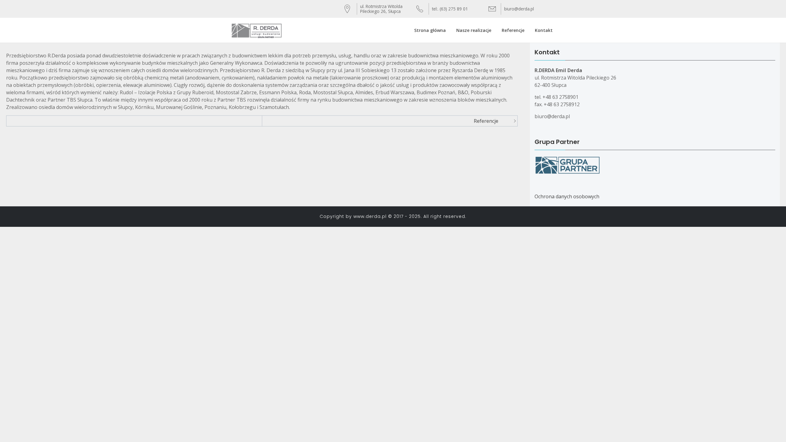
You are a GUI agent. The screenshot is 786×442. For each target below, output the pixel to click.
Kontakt (544, 30)
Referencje (513, 30)
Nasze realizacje (473, 30)
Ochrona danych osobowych (567, 196)
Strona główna (430, 30)
